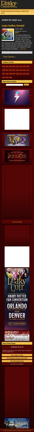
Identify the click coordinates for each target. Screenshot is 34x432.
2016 (10, 70)
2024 (10, 66)
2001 (7, 77)
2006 (17, 73)
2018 (3, 70)
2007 (14, 73)
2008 (10, 73)
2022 (17, 66)
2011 (27, 70)
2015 (14, 70)
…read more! (22, 49)
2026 (3, 66)
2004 (24, 73)
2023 (14, 66)
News (17, 32)
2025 (7, 66)
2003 (27, 73)
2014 (17, 70)
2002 (3, 77)
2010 (3, 73)
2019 (27, 66)
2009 (7, 73)
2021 (20, 66)
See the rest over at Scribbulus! (16, 364)
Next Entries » (9, 56)
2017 (7, 70)
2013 (20, 70)
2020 (24, 66)
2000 (10, 77)
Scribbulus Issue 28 (17, 347)
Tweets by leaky (17, 222)
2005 (20, 73)
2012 (24, 70)
